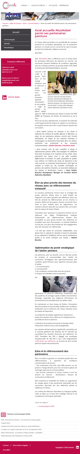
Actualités (53, 5)
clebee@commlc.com (10, 70)
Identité (7, 44)
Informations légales (20, 445)
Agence (24, 5)
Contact (6, 445)
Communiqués (33, 23)
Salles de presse (38, 5)
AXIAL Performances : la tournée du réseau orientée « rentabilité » (22, 432)
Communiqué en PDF (46, 406)
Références (64, 5)
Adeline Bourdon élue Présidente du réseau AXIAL (17, 436)
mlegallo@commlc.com (10, 80)
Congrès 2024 (5, 423)
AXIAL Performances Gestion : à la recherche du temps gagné (20, 420)
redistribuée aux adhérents (45, 341)
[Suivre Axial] (4, 97)
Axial (24, 23)
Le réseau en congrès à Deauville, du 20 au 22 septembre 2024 (21, 429)
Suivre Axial (14, 97)
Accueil (5, 23)
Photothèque (9, 47)
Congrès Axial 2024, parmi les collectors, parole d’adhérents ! (20, 426)
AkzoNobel (43, 59)
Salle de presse (15, 23)
